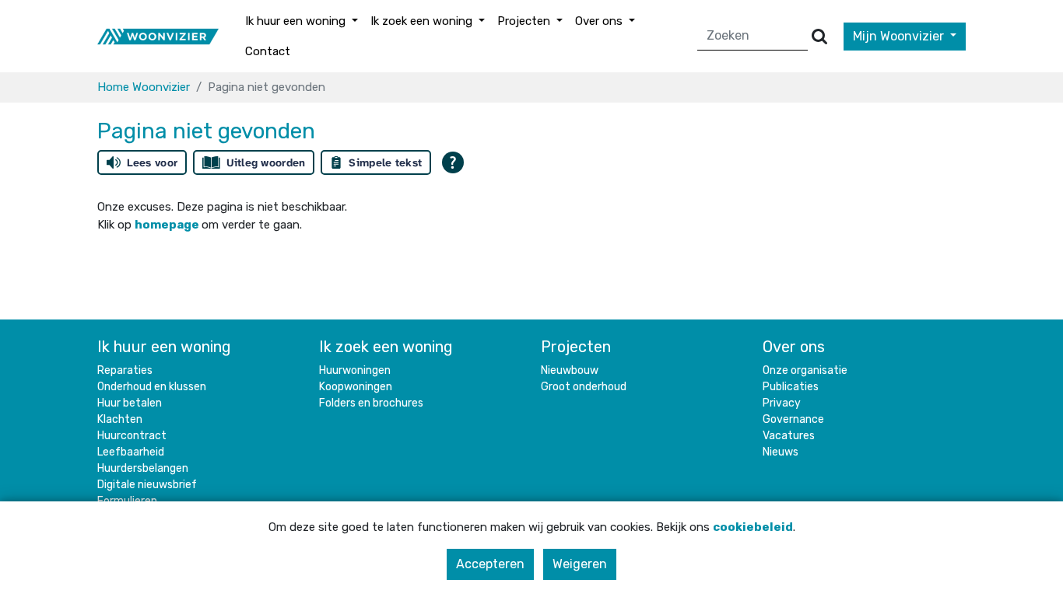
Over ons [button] (600, 21)
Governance (793, 419)
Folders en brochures (371, 403)
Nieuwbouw (569, 370)
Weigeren (580, 564)
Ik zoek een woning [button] (422, 21)
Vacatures (789, 435)
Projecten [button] (525, 21)
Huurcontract (132, 435)
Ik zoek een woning (386, 346)
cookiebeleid (753, 527)
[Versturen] (819, 36)
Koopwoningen (355, 386)
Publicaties (791, 386)
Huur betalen (129, 403)
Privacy (782, 403)
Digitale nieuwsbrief (147, 484)
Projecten (576, 346)
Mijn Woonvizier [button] (900, 36)
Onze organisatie (805, 370)
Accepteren (490, 564)
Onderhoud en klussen (151, 386)
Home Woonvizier (143, 87)
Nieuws (780, 452)
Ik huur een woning (164, 346)
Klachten (119, 419)
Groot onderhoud (583, 386)
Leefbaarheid (130, 452)
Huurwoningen (355, 370)
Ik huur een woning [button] (297, 21)
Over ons (794, 346)
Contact (267, 51)
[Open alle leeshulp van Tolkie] (453, 162)
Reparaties (125, 370)
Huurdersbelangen (142, 468)
